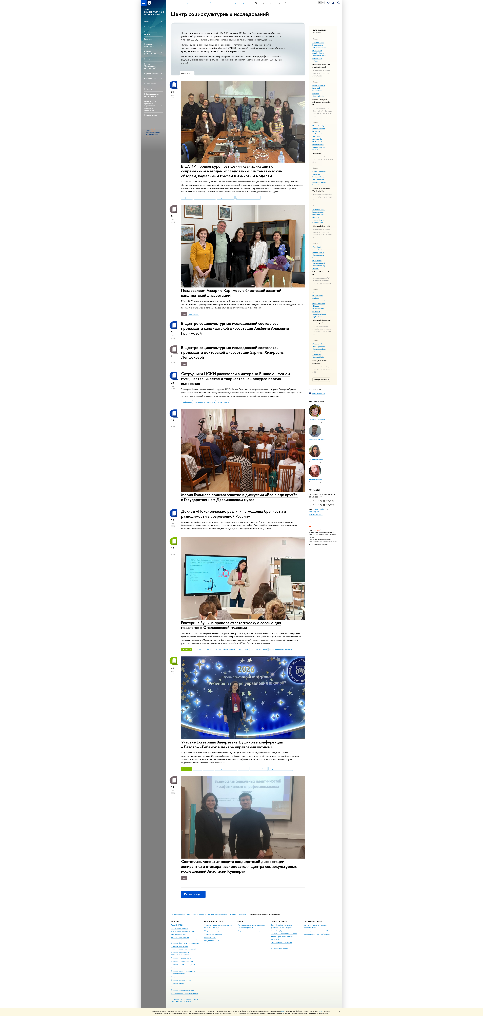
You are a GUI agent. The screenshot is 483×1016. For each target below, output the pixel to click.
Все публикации (320, 379)
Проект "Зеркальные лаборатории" (150, 66)
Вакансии (148, 39)
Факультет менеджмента (213, 934)
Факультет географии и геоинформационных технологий (183, 947)
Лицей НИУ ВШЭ (177, 925)
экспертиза (243, 649)
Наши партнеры (150, 115)
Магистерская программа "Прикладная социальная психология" (150, 105)
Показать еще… (193, 894)
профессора (187, 198)
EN (323, 3)
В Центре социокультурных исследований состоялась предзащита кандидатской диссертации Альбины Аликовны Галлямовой (235, 328)
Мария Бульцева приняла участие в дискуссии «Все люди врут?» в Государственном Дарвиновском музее (239, 497)
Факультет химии (177, 987)
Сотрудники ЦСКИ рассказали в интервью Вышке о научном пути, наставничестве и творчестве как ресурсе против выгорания (235, 378)
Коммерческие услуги (150, 33)
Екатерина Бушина (316, 459)
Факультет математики (179, 968)
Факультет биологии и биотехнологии (185, 943)
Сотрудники (149, 26)
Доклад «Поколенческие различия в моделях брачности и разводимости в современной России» (233, 513)
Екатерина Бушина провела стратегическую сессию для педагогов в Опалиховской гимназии (231, 625)
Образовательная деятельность (151, 95)
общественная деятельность (280, 649)
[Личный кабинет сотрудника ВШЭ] (333, 3)
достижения (193, 314)
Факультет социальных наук (181, 980)
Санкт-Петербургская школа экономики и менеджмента (281, 943)
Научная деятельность (150, 52)
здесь (283, 1011)
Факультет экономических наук (182, 990)
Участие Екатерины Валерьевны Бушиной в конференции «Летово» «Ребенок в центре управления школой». (232, 744)
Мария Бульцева (315, 479)
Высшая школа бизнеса (179, 928)
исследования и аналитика (204, 198)
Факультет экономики (212, 941)
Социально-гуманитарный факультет (250, 931)
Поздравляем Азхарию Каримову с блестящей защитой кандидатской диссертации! (231, 293)
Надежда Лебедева (317, 419)
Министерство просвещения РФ (316, 931)
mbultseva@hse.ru (320, 509)
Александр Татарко (317, 439)
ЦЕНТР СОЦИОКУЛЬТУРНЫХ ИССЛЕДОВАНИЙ (154, 12)
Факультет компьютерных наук (182, 961)
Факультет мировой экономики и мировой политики (183, 972)
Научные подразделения (238, 914)
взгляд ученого (223, 402)
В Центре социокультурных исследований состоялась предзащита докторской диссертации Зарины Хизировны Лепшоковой (232, 352)
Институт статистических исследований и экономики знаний (184, 938)
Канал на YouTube (318, 393)
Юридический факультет (279, 948)
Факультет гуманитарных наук (181, 958)
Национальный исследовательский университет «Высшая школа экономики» (199, 914)
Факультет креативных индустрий (183, 964)
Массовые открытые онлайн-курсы (317, 934)
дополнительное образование (248, 198)
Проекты (148, 59)
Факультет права (177, 977)
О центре (148, 21)
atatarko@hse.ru (315, 511)
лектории (197, 649)
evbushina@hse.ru (316, 514)
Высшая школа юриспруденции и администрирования (183, 932)
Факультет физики (177, 983)
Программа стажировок (149, 45)
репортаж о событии (225, 198)
